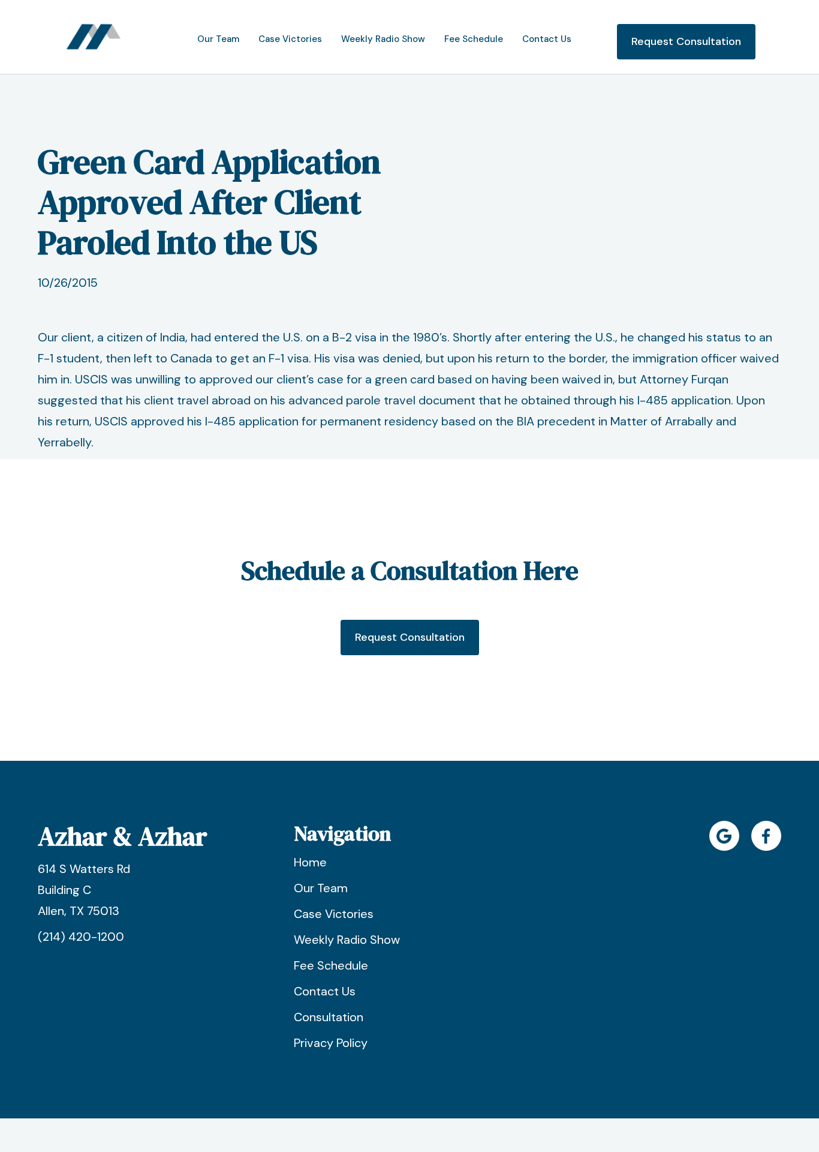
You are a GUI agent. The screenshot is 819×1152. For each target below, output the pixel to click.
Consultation (328, 1017)
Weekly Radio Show (347, 939)
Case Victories (334, 914)
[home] (94, 36)
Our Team (321, 888)
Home (310, 862)
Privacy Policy (331, 1043)
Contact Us (325, 991)
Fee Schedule (331, 965)
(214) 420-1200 (81, 936)
